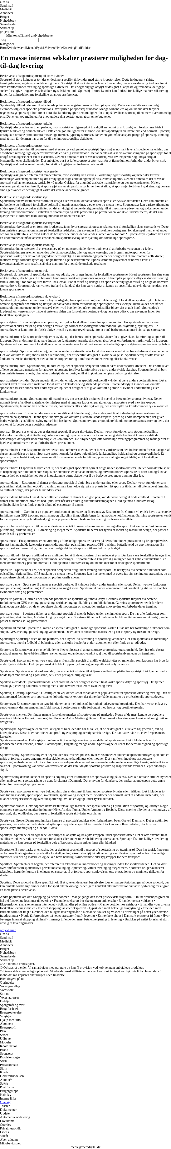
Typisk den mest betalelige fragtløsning (114, 908)
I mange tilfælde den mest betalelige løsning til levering (85, 919)
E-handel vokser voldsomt (136, 900)
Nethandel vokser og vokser (101, 912)
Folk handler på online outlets (77, 904)
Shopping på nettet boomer (51, 897)
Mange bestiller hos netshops (118, 904)
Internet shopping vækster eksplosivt (62, 908)
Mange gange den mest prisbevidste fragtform (102, 897)
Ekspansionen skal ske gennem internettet (27, 904)
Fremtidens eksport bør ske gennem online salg (85, 900)
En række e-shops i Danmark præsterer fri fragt (129, 915)
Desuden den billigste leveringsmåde (56, 912)
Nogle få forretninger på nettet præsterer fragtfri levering (58, 915)
